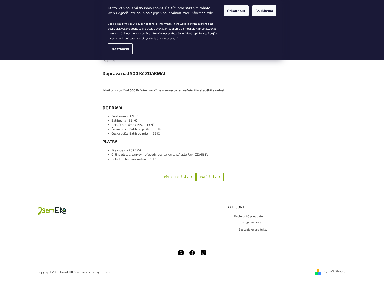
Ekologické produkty (248, 216)
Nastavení (120, 49)
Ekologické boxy (250, 222)
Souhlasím (264, 11)
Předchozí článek (178, 177)
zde (210, 13)
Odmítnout (236, 11)
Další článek (210, 177)
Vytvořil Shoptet (335, 271)
